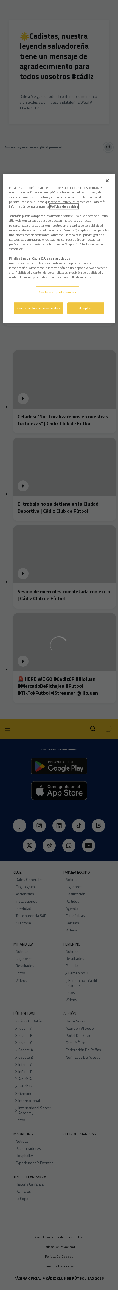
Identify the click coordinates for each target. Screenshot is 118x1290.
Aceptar (85, 308)
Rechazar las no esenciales (38, 308)
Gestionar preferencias (57, 292)
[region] (59, 248)
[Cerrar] (107, 181)
